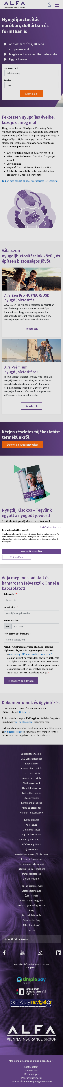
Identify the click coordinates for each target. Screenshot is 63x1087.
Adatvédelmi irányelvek (50, 527)
